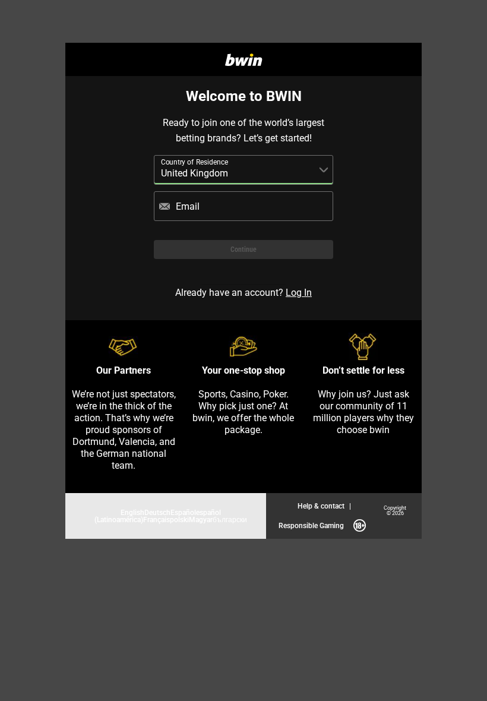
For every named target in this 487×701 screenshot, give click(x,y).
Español (183, 512)
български (230, 519)
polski (179, 519)
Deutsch (157, 512)
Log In (299, 292)
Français (156, 519)
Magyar (201, 519)
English (132, 512)
